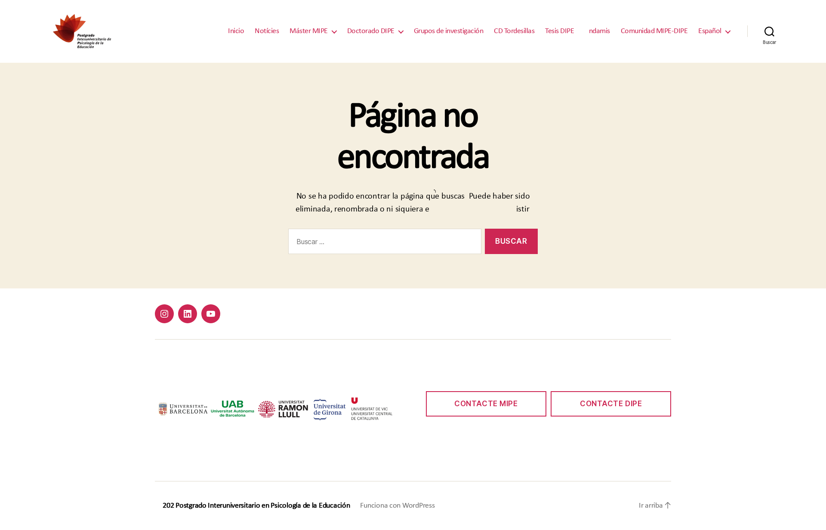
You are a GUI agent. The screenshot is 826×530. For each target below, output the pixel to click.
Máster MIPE (309, 31)
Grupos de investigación (449, 31)
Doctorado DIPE (371, 31)
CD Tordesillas (514, 31)
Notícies (267, 31)
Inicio (236, 31)
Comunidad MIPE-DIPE (654, 31)
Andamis (597, 31)
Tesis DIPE (559, 31)
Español (709, 31)
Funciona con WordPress (397, 506)
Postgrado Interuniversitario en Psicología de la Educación (263, 506)
